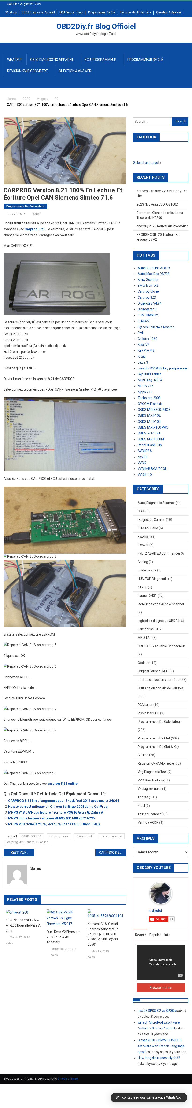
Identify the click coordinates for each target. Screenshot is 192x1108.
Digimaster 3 (147, 309)
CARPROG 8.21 (31, 836)
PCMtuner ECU (148, 713)
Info (167, 935)
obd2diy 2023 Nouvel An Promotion (162, 226)
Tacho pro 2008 (149, 398)
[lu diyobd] (160, 893)
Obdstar (144, 663)
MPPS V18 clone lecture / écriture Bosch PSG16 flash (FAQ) (54, 824)
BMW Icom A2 (148, 285)
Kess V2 (143, 344)
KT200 (142, 587)
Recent (140, 935)
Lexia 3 (143, 362)
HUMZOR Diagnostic (152, 579)
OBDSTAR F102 (149, 415)
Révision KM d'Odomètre (156, 763)
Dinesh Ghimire (68, 1078)
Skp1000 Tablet (149, 374)
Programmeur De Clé (101, 12)
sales (37, 214)
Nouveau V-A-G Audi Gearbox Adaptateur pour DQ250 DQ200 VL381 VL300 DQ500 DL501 (103, 934)
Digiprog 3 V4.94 (150, 303)
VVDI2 (142, 463)
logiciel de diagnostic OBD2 (157, 621)
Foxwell (143, 545)
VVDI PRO (145, 474)
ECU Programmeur (71, 12)
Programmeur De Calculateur (25, 206)
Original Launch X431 (153, 671)
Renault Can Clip (150, 445)
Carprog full (84, 836)
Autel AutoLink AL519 (154, 268)
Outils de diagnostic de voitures (161, 688)
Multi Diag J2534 (150, 380)
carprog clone (58, 836)
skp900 (143, 457)
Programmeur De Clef (154, 738)
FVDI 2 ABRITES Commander (159, 553)
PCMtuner (145, 705)
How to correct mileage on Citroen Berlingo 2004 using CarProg (58, 806)
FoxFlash (144, 536)
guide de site (147, 570)
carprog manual (111, 836)
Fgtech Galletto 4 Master (156, 327)
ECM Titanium (148, 315)
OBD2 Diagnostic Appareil (38, 12)
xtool (141, 805)
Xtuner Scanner (149, 814)
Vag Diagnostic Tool (152, 772)
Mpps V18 (145, 392)
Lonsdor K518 (148, 629)
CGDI (141, 511)
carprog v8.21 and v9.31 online (27, 842)
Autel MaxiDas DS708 (154, 274)
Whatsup (11, 12)
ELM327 (144, 321)
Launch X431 (147, 596)
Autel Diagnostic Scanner (156, 503)
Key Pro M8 (146, 350)
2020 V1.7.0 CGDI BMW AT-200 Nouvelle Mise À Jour (23, 925)
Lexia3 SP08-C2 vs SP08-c (157, 1011)
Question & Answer (168, 12)
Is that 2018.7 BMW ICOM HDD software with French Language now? (161, 1046)
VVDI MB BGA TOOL (152, 469)
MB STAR (145, 638)
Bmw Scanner (148, 280)
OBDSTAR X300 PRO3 (154, 409)
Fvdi (141, 333)
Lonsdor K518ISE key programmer (163, 368)
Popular (155, 935)
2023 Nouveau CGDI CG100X (157, 204)
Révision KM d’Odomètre (135, 12)
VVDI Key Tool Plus (151, 780)
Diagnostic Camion (151, 520)
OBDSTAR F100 (149, 421)
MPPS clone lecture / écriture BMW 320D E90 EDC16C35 (51, 818)
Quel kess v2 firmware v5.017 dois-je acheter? (64, 937)
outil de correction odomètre (159, 680)
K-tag (142, 356)
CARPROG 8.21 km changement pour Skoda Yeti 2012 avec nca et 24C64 (63, 801)
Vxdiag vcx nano (150, 789)
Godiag (143, 562)
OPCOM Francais (150, 404)
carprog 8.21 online (62, 783)
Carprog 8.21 (35, 229)
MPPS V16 (145, 386)
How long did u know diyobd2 (159, 1058)
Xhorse (143, 797)
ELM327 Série (148, 528)
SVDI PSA (145, 451)
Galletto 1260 (147, 339)
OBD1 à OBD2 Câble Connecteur (161, 646)
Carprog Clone (148, 291)
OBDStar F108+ (149, 433)
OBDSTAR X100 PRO (153, 427)
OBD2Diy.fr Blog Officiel (96, 26)
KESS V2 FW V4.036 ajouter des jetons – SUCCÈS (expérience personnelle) (22, 852)
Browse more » (161, 988)
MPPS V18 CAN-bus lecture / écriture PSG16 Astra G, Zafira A (55, 812)
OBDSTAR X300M (151, 439)
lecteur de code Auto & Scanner (161, 604)
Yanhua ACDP (148, 822)
